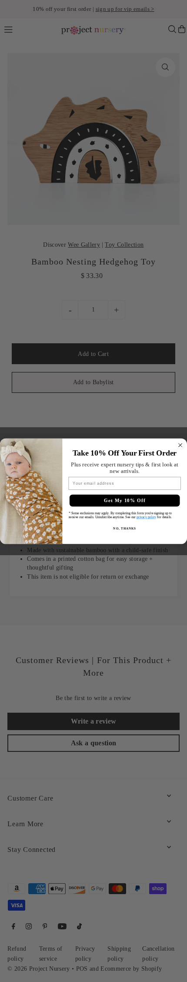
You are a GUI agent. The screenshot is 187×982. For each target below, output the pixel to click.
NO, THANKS (124, 528)
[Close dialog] (180, 445)
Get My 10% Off (125, 500)
